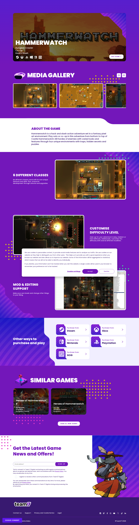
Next (124, 75)
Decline (106, 271)
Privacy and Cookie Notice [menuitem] (44, 513)
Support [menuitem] (28, 513)
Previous (119, 75)
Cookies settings (73, 271)
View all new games (68, 424)
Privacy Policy (59, 471)
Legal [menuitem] (60, 513)
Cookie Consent (12, 520)
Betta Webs (26, 521)
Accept (90, 271)
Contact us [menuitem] (17, 513)
